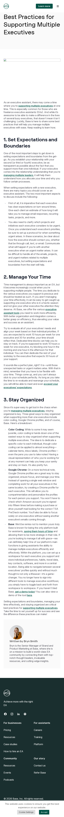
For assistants (42, 722)
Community (10, 758)
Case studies (10, 744)
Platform (38, 744)
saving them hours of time (38, 531)
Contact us (40, 765)
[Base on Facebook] (7, 714)
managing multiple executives (28, 410)
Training (38, 737)
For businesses (12, 722)
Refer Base (40, 772)
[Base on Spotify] (26, 714)
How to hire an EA (13, 751)
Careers (38, 730)
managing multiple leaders (18, 175)
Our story (39, 758)
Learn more (44, 6)
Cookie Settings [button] (26, 812)
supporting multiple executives (35, 105)
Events (7, 772)
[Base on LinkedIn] (20, 714)
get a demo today (25, 591)
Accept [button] (44, 812)
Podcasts (9, 779)
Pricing (7, 730)
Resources (9, 737)
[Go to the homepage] (6, 6)
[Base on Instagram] (13, 714)
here (29, 595)
